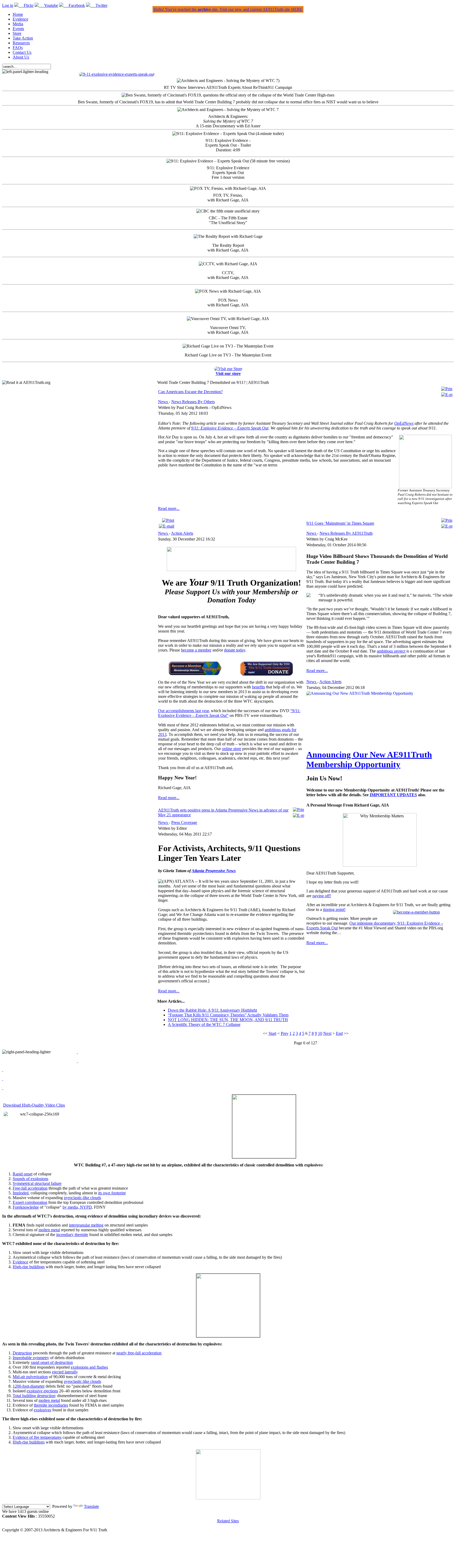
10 (320, 1033)
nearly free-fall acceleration (139, 1353)
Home (18, 14)
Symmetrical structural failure (37, 1183)
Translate (91, 1506)
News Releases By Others (193, 401)
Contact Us (22, 52)
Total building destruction (34, 1395)
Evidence (20, 19)
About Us (21, 57)
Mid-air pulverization (30, 1376)
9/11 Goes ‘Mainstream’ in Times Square (340, 523)
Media (18, 24)
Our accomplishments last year (183, 710)
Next (327, 1033)
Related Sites (228, 1521)
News (163, 401)
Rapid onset (22, 1174)
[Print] (446, 389)
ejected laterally (65, 1372)
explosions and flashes (89, 1367)
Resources (21, 43)
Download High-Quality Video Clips (34, 1105)
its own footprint (112, 1193)
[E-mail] (446, 394)
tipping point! (334, 909)
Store (17, 33)
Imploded (20, 1193)
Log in (7, 5)
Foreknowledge (26, 1207)
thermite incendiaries (51, 1405)
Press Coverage (184, 822)
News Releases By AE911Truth (346, 533)
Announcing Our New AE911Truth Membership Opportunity (369, 759)
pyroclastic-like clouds (82, 1197)
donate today (234, 650)
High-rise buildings (29, 1266)
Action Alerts (182, 533)
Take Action (23, 38)
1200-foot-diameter (29, 1386)
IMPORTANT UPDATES (393, 795)
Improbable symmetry (31, 1357)
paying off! (321, 896)
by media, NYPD (77, 1207)
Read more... (168, 508)
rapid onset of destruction (52, 1362)
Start (272, 1033)
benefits (258, 687)
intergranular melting (86, 1225)
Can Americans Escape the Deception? (190, 391)
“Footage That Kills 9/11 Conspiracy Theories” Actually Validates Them (228, 1015)
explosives (42, 1410)
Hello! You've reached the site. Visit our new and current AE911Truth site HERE (228, 9)
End (339, 1033)
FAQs (18, 47)
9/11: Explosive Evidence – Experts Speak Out (229, 428)
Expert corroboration (30, 1202)
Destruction (22, 1353)
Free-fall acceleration (30, 1188)
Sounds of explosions (30, 1178)
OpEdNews (404, 423)
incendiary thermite (72, 1234)
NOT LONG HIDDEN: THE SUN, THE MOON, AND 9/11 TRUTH (228, 1019)
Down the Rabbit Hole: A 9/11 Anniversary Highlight (212, 1010)
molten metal (49, 1230)
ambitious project (391, 651)
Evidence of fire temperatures (37, 1437)
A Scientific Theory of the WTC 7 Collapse (204, 1024)
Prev (284, 1033)
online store (231, 748)
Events (18, 28)
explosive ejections (42, 1391)
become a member (196, 650)
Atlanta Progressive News (214, 870)
